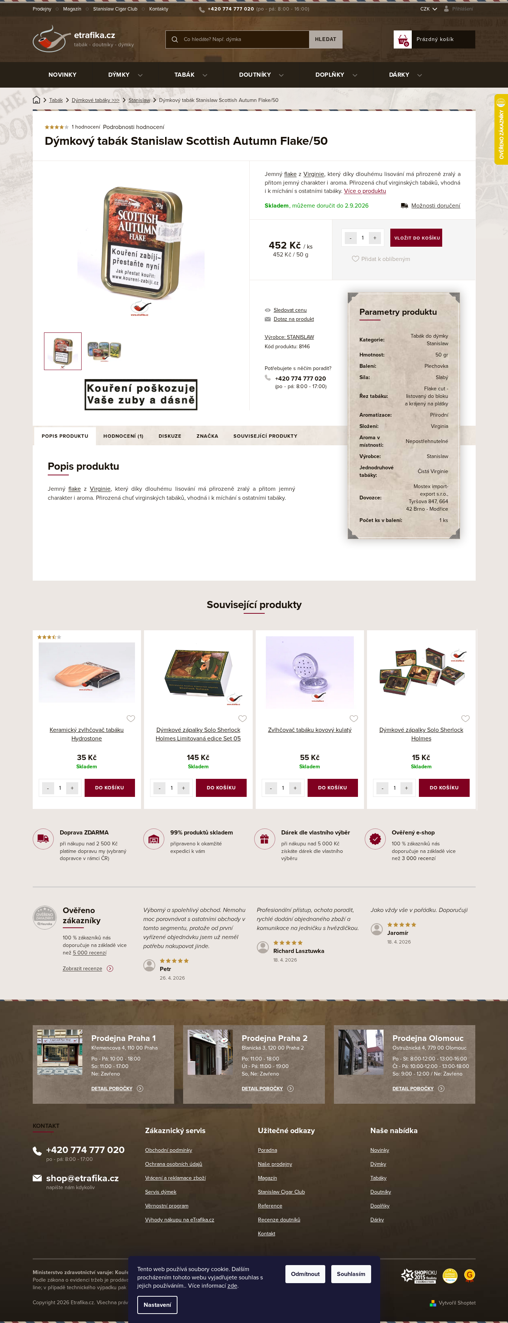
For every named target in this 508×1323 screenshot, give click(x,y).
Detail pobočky (111, 1089)
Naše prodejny (275, 1164)
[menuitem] (63, 75)
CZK (425, 9)
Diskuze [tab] (170, 436)
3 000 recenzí (418, 858)
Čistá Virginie (433, 471)
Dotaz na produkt (294, 319)
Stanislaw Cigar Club (115, 9)
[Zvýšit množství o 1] (375, 238)
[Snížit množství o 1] (351, 238)
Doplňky (380, 1206)
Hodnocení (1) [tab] (123, 436)
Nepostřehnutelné (427, 441)
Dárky (377, 1220)
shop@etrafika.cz (82, 1179)
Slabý (442, 377)
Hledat (326, 39)
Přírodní (439, 415)
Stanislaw (437, 456)
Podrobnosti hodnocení (133, 127)
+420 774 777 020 (300, 378)
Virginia (439, 426)
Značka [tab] (207, 436)
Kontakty (158, 9)
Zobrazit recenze (82, 968)
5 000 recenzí (89, 953)
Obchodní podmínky (168, 1150)
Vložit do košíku (417, 238)
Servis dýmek (160, 1192)
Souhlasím (351, 1274)
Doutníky (380, 1192)
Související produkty (265, 436)
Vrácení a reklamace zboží (175, 1178)
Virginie (313, 174)
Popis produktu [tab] (65, 436)
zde (232, 1286)
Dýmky (378, 1164)
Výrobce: (289, 337)
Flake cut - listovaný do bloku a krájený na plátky (426, 396)
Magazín (72, 9)
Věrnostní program (166, 1206)
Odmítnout (305, 1274)
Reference (270, 1206)
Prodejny (42, 9)
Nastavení (157, 1305)
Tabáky (378, 1178)
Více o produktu (365, 191)
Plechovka (436, 366)
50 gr (441, 355)
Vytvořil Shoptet (457, 1303)
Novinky (379, 1150)
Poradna (267, 1150)
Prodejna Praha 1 (123, 1038)
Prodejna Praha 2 (275, 1038)
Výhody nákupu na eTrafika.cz (179, 1220)
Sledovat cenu (290, 310)
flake (290, 174)
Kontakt (266, 1233)
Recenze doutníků (279, 1220)
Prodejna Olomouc (428, 1038)
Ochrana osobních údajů (173, 1164)
